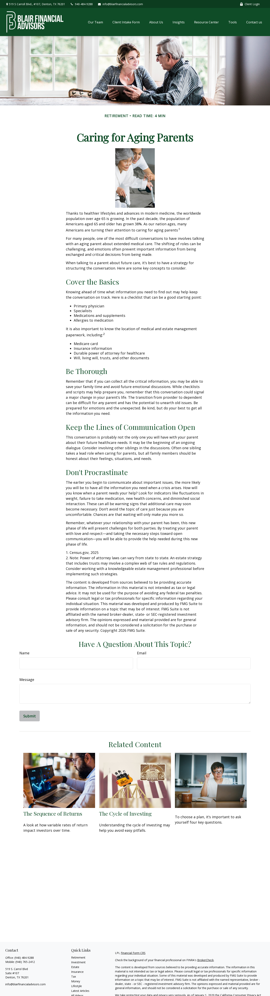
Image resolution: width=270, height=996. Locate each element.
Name (24, 653)
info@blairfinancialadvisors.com (123, 4)
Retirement (78, 957)
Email (141, 653)
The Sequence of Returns (52, 813)
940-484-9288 (84, 4)
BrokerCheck (205, 960)
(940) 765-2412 (25, 962)
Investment (78, 962)
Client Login (252, 4)
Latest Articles (80, 991)
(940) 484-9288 (24, 958)
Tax (73, 976)
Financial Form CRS (133, 953)
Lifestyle (76, 986)
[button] (95, 22)
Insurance (77, 972)
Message (26, 679)
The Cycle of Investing (125, 813)
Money (75, 981)
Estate (75, 967)
